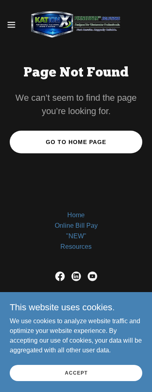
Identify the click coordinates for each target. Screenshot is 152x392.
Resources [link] (76, 246)
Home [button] (76, 215)
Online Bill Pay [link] (76, 225)
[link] (75, 24)
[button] (14, 25)
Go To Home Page (76, 142)
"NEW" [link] (76, 236)
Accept (76, 372)
